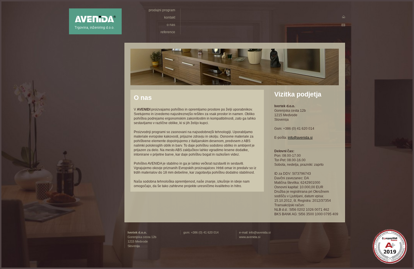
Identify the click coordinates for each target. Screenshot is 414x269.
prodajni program (162, 10)
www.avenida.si (249, 237)
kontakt (169, 17)
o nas (171, 25)
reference (168, 32)
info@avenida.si (300, 138)
